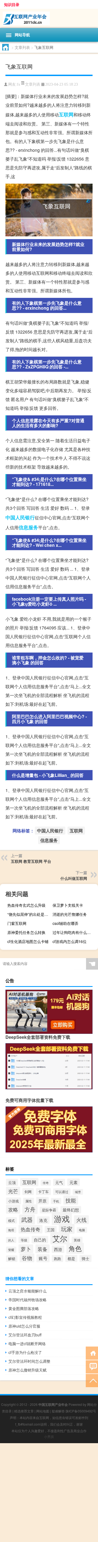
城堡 (78, 1192)
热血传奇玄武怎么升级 (26, 905)
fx (18, 84)
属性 (28, 1201)
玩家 (66, 1229)
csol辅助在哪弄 (65, 923)
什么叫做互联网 (73, 878)
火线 (81, 1219)
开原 (42, 1201)
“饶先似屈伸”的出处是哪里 (29, 914)
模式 (11, 1220)
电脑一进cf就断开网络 (27, 1343)
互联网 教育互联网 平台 (31, 861)
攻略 (13, 1209)
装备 (42, 1248)
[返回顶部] (92, 1380)
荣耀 (11, 1249)
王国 (50, 1229)
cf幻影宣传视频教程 (25, 1317)
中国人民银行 (20, 517)
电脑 (82, 1230)
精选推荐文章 (24, 1411)
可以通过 (61, 1191)
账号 (43, 1258)
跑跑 (57, 1258)
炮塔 (11, 1230)
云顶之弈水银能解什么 (27, 1291)
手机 (56, 1201)
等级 (24, 1240)
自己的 (40, 1239)
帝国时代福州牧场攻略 (27, 1299)
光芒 (13, 1191)
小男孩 (49, 1436)
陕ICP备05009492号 (81, 1411)
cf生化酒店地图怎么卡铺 (27, 941)
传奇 (46, 1183)
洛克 (43, 1220)
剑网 (28, 1191)
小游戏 (13, 1201)
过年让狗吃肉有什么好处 (73, 932)
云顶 (12, 1182)
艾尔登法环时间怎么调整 (29, 1361)
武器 (27, 1219)
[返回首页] (92, 1353)
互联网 (66, 114)
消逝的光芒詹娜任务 (70, 914)
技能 (71, 1200)
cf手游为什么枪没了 (25, 1352)
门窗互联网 (16, 923)
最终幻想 (71, 1210)
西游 (58, 1249)
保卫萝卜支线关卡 (68, 905)
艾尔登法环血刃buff (24, 1334)
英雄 (77, 1240)
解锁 (11, 1258)
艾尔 (60, 1238)
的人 (11, 1240)
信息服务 (28, 527)
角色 (75, 1248)
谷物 (27, 1257)
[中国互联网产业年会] (49, 18)
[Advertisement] (49, 1492)
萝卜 (26, 1248)
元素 (73, 1182)
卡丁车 (43, 1191)
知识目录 (11, 4)
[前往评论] (92, 1366)
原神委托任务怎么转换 (26, 932)
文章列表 (22, 47)
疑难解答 (58, 1411)
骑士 (85, 1258)
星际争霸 (49, 1210)
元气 (59, 1182)
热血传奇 (30, 1229)
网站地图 (42, 1411)
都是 (71, 1258)
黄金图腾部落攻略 (23, 1308)
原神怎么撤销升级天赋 (27, 1370)
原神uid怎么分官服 (24, 1326)
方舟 (29, 1209)
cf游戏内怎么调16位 (70, 941)
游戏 (62, 1218)
